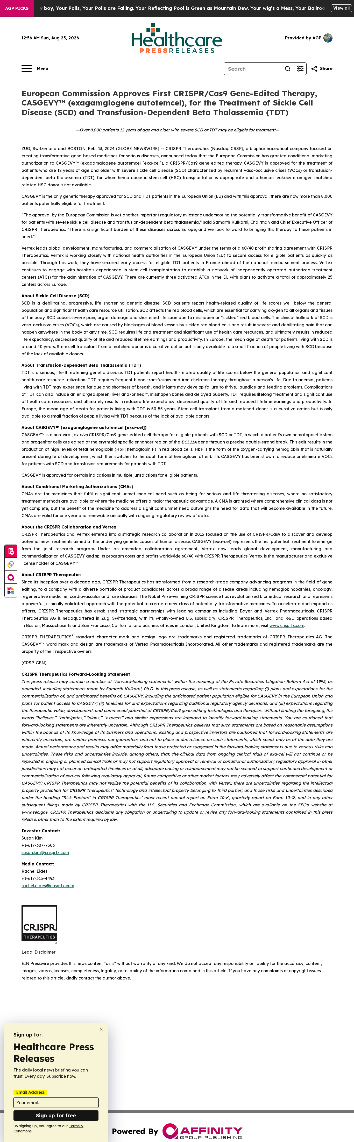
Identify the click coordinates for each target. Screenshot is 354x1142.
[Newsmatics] (11, 590)
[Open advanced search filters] (300, 69)
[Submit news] (11, 551)
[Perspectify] (11, 564)
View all (341, 8)
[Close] (101, 1029)
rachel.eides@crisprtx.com (48, 885)
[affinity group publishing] (11, 577)
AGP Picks (17, 8)
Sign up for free (56, 1115)
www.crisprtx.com (287, 625)
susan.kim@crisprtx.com (45, 852)
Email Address (30, 1092)
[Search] (287, 69)
